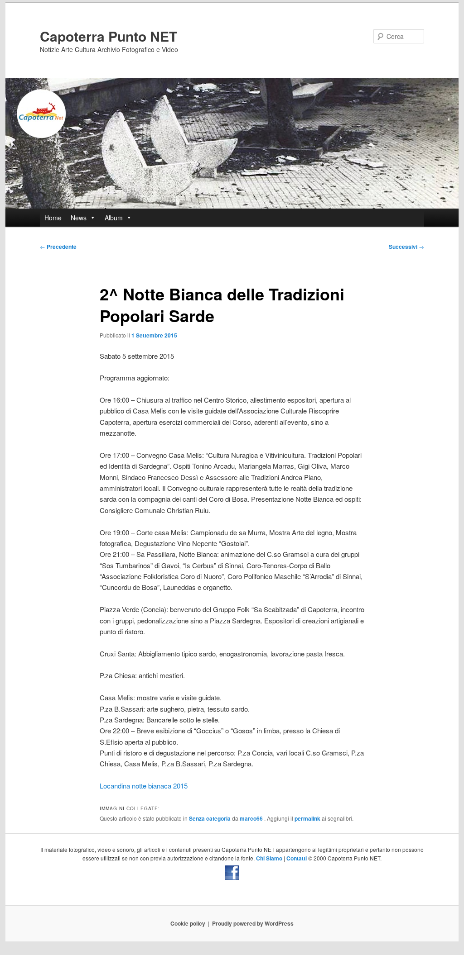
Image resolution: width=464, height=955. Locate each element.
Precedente (58, 246)
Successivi (406, 246)
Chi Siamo (269, 858)
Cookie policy (187, 923)
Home (53, 217)
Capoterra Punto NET (108, 36)
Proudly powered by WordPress (253, 923)
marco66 (252, 818)
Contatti (296, 858)
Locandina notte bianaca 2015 (144, 785)
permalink (307, 818)
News (79, 217)
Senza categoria (210, 818)
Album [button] (114, 217)
